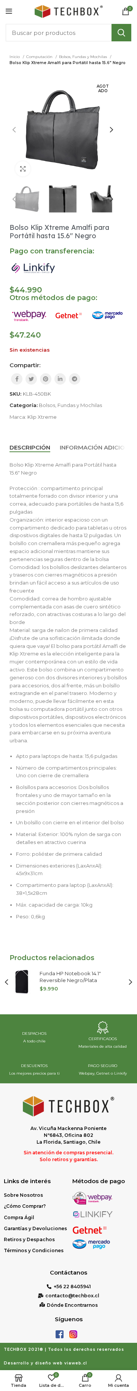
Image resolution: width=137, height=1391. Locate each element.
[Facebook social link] (16, 379)
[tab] (30, 447)
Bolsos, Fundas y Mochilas (83, 56)
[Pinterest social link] (45, 379)
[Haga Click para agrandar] (22, 168)
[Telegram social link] (74, 379)
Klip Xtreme (42, 417)
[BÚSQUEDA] (121, 32)
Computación (40, 56)
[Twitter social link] (31, 379)
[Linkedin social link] (60, 379)
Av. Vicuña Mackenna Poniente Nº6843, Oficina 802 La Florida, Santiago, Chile (68, 1135)
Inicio (15, 56)
